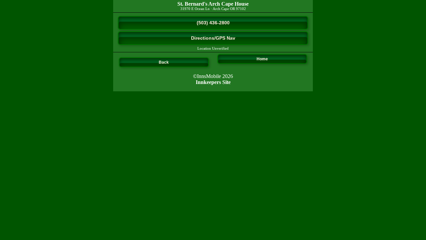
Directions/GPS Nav (213, 38)
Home (262, 59)
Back (164, 62)
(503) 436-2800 (213, 22)
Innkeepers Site (213, 82)
